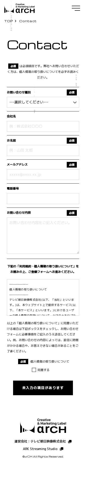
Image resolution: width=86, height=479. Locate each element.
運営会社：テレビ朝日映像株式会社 (40, 441)
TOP (8, 21)
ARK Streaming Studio (40, 449)
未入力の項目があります (43, 387)
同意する (44, 370)
